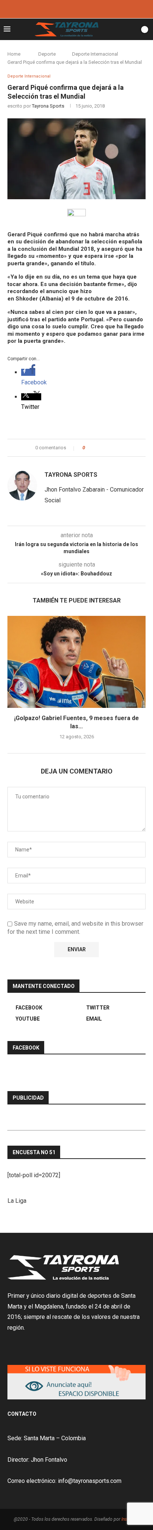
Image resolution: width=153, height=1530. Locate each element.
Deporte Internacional (95, 54)
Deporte (47, 54)
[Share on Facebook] (97, 448)
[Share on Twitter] (104, 448)
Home (13, 54)
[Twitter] (76, 8)
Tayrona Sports (48, 106)
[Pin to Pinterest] (111, 448)
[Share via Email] (118, 448)
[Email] (86, 8)
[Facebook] (66, 8)
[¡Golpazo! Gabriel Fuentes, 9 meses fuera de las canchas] (76, 662)
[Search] (132, 29)
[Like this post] (89, 448)
